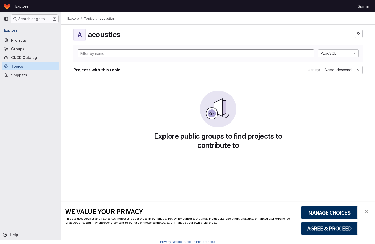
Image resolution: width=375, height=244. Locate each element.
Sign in (363, 6)
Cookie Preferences (199, 242)
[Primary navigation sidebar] (6, 19)
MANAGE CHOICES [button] (329, 212)
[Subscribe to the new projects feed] (359, 34)
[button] (366, 211)
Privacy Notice (171, 242)
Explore (22, 6)
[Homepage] (7, 6)
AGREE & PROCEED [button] (329, 228)
